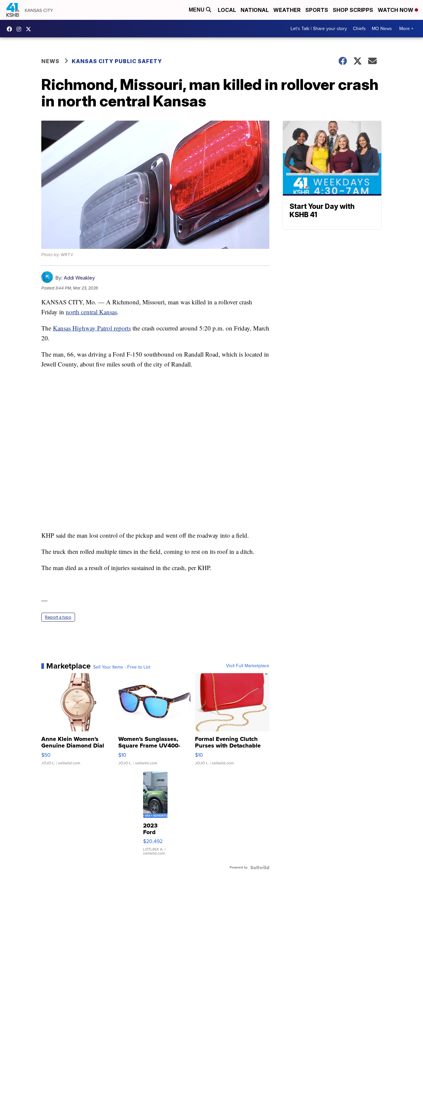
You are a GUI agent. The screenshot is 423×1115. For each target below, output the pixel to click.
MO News (382, 28)
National (255, 10)
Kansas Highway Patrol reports (92, 328)
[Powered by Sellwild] (259, 867)
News (50, 61)
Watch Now (396, 10)
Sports (316, 10)
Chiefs (359, 28)
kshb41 (11, 29)
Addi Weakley (79, 278)
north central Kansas (91, 312)
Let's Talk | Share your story (318, 28)
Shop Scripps (353, 10)
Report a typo (58, 617)
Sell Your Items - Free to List (121, 667)
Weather (287, 10)
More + (406, 28)
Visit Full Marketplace (247, 666)
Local (227, 10)
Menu (197, 10)
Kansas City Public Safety (117, 61)
